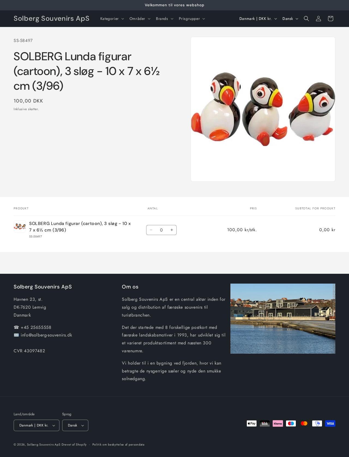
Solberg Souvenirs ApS (44, 444)
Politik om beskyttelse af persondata (118, 444)
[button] (111, 18)
